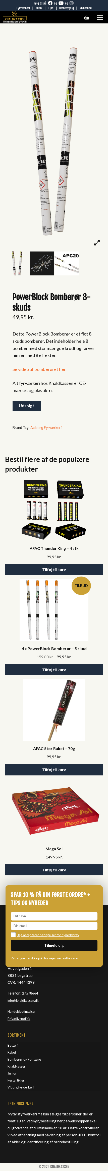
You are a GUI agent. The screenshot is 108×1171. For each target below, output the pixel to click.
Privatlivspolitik (19, 1019)
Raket (12, 1052)
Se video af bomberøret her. (40, 369)
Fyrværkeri (23, 8)
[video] (66, 263)
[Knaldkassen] (15, 17)
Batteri (13, 1045)
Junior (12, 1073)
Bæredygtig (66, 8)
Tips (50, 8)
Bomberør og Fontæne (24, 1059)
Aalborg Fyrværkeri (46, 427)
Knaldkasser (16, 1066)
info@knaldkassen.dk (23, 1001)
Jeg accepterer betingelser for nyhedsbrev (48, 935)
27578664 (30, 993)
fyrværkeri (26, 1087)
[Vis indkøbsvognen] (87, 17)
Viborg (13, 1087)
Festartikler (16, 1080)
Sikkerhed (86, 8)
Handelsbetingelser (22, 1011)
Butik (39, 8)
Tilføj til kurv (54, 569)
